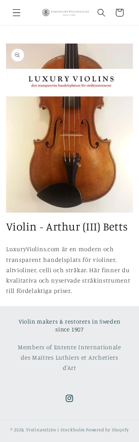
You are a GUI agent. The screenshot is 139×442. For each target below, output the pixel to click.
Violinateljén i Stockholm (55, 429)
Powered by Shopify (107, 429)
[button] (16, 13)
